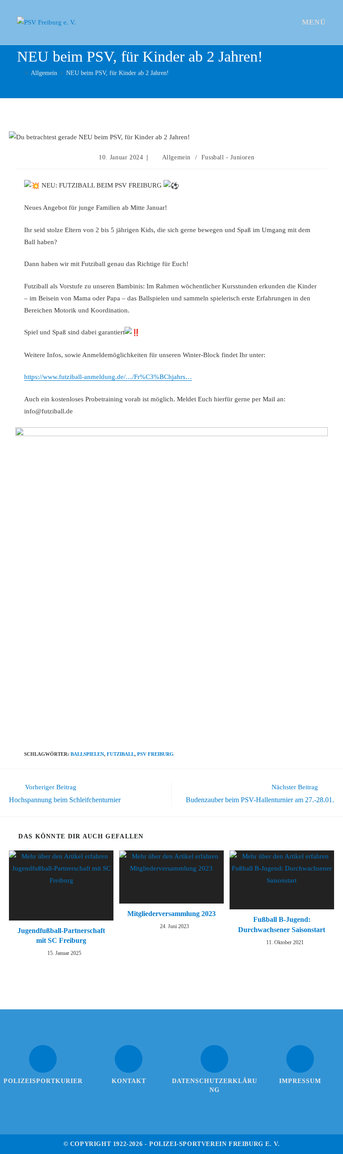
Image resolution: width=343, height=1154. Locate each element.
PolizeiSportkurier (43, 1081)
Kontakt (129, 1081)
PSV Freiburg (155, 754)
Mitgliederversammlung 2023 (171, 913)
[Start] (19, 73)
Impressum (300, 1081)
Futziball (120, 754)
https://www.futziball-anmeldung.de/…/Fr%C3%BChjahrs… (108, 376)
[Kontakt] (128, 1059)
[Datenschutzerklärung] (214, 1059)
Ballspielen (87, 754)
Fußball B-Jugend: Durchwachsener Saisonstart (281, 924)
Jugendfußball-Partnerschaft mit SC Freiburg (61, 935)
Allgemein (176, 157)
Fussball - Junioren (227, 157)
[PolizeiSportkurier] (43, 1059)
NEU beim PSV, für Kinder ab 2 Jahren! (117, 73)
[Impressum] (300, 1059)
